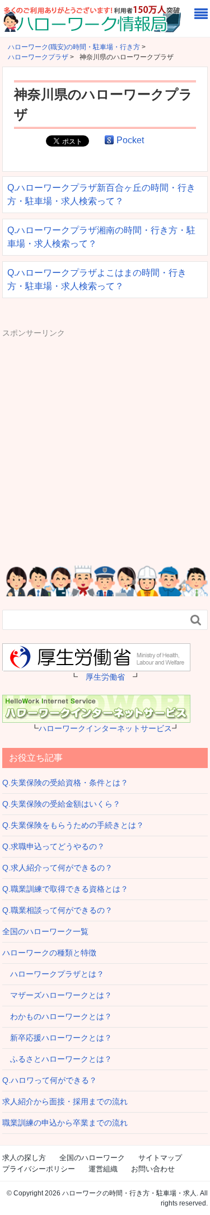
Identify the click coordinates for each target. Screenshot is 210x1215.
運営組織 (103, 1169)
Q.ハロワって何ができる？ (49, 1080)
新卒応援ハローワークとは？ (57, 1037)
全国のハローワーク (92, 1157)
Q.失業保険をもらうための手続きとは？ (73, 825)
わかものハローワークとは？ (57, 1016)
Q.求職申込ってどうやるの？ (53, 846)
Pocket (130, 140)
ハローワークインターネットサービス (105, 728)
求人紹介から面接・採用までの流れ (65, 1101)
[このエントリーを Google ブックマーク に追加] (109, 140)
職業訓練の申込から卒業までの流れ (65, 1122)
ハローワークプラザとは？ (53, 973)
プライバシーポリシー (38, 1169)
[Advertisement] (105, 444)
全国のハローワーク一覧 (45, 931)
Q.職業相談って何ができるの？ (57, 910)
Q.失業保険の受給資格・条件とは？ (65, 782)
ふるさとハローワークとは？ (57, 1058)
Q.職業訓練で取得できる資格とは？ (65, 888)
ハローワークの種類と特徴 (49, 952)
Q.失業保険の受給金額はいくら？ (61, 803)
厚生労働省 (105, 676)
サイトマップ (160, 1157)
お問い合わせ (153, 1169)
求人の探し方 (24, 1157)
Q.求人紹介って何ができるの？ (57, 867)
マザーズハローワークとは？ (57, 995)
